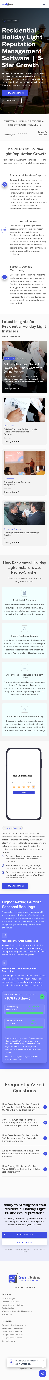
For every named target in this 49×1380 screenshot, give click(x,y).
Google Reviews (8, 1341)
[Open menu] (44, 4)
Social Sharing (8, 1308)
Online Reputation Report (12, 1331)
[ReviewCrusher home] (8, 4)
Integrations (7, 1314)
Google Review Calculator (12, 1335)
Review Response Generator (13, 1328)
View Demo (12, 101)
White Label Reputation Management (17, 1311)
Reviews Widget (8, 1299)
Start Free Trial (16, 93)
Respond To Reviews (10, 1302)
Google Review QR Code (12, 1338)
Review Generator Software (13, 1305)
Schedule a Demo (24, 1242)
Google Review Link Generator (14, 1325)
